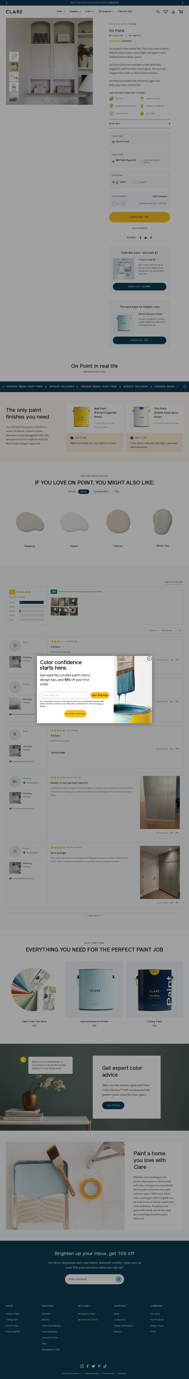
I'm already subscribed (75, 714)
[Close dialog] (149, 658)
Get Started (100, 695)
